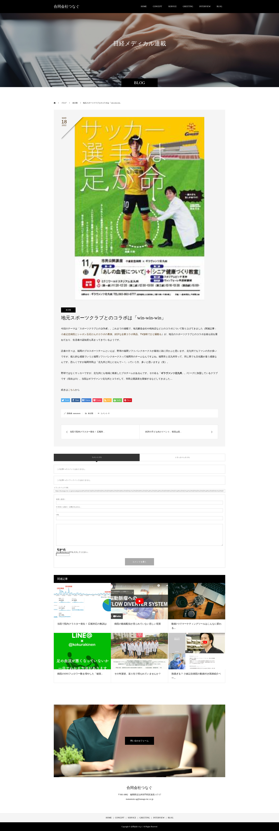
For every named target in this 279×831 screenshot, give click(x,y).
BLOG (219, 6)
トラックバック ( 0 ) (182, 457)
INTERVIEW (205, 6)
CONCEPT (157, 6)
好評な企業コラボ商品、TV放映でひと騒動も (138, 334)
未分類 (68, 310)
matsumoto (77, 413)
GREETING (188, 6)
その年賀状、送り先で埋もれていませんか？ (137, 673)
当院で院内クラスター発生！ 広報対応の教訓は (82, 624)
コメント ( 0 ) (97, 457)
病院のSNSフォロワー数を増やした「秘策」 (80, 673)
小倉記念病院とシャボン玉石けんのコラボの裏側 (86, 334)
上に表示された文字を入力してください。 (72, 552)
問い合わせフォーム (139, 741)
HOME (144, 6)
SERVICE (172, 6)
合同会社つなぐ (67, 6)
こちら (71, 390)
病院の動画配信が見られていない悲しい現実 (137, 624)
